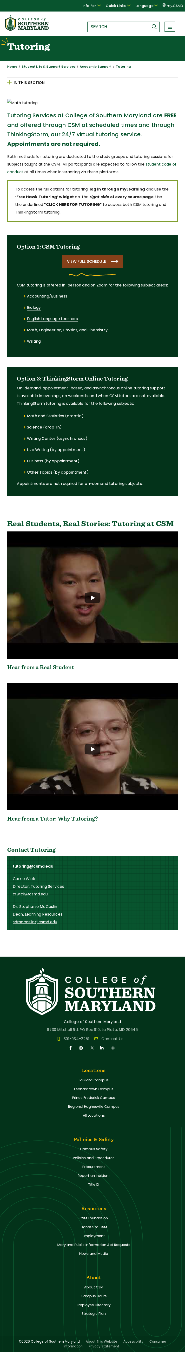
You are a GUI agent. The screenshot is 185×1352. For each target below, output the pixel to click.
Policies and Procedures (93, 1157)
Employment (94, 1235)
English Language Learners (52, 319)
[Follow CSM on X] (92, 1048)
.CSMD (175, 5)
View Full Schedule (86, 261)
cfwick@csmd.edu (30, 894)
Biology (34, 307)
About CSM (93, 1287)
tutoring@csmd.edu (33, 866)
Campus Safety (93, 1149)
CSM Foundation (93, 1218)
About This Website (101, 1341)
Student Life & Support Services (48, 67)
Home (12, 67)
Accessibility (133, 1341)
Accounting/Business (47, 296)
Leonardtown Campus (93, 1089)
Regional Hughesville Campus (93, 1106)
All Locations (94, 1115)
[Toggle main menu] (170, 27)
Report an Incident (94, 1175)
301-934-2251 (76, 1038)
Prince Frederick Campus (93, 1097)
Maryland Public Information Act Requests (93, 1244)
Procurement (93, 1166)
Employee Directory (94, 1305)
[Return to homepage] (27, 29)
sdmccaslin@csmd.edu (35, 922)
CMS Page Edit (13, 952)
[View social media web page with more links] (113, 1048)
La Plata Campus (94, 1080)
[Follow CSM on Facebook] (71, 1048)
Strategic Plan (94, 1313)
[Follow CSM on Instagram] (82, 1048)
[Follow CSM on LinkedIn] (103, 1048)
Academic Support (96, 67)
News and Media (93, 1253)
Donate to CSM (94, 1227)
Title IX (93, 1184)
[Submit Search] (155, 26)
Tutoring (123, 67)
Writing (34, 341)
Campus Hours (94, 1296)
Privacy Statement (104, 1346)
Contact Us (112, 1038)
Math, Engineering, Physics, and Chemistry (67, 330)
